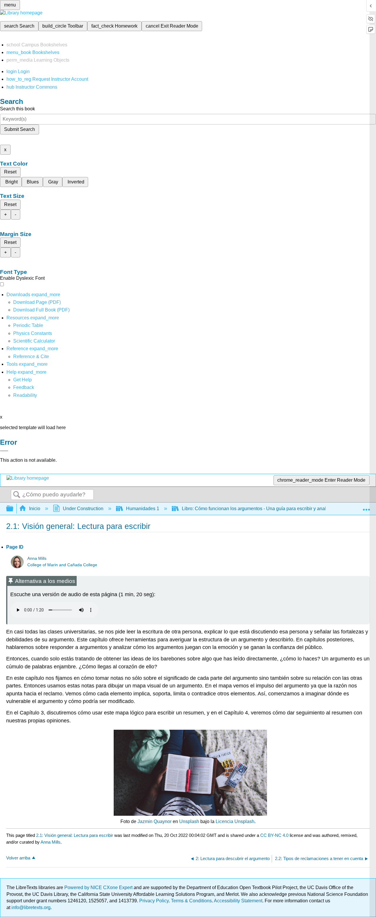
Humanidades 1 (142, 508)
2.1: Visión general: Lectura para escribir (74, 835)
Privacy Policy (154, 900)
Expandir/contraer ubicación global (366, 507)
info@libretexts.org (30, 907)
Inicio (34, 508)
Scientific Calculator (34, 340)
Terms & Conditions (191, 900)
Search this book (17, 108)
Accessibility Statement (238, 900)
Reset (10, 171)
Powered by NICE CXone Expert (99, 887)
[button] (23, 387)
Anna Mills (36, 558)
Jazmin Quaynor (154, 821)
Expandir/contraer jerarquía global (13, 509)
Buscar (17, 495)
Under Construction (83, 508)
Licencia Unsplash (235, 821)
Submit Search (19, 129)
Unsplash (189, 821)
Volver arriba (18, 857)
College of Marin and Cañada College (62, 565)
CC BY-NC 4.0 (274, 835)
